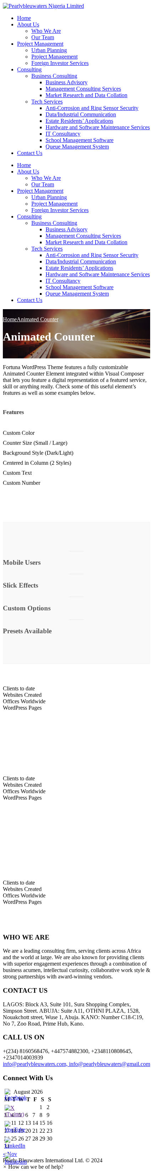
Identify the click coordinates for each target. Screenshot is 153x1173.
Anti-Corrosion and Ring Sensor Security (92, 108)
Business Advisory (67, 82)
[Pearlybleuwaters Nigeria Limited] (43, 6)
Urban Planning (49, 50)
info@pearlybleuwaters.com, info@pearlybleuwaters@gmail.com (76, 1064)
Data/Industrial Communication (81, 114)
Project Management (40, 44)
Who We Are (46, 31)
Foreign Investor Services (60, 63)
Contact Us (29, 153)
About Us (28, 24)
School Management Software (80, 140)
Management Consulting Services (83, 89)
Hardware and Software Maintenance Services (98, 127)
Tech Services (47, 102)
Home (24, 18)
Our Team (42, 37)
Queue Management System (77, 147)
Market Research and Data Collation (86, 95)
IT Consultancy (63, 134)
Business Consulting (54, 76)
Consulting (29, 69)
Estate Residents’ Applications (79, 121)
